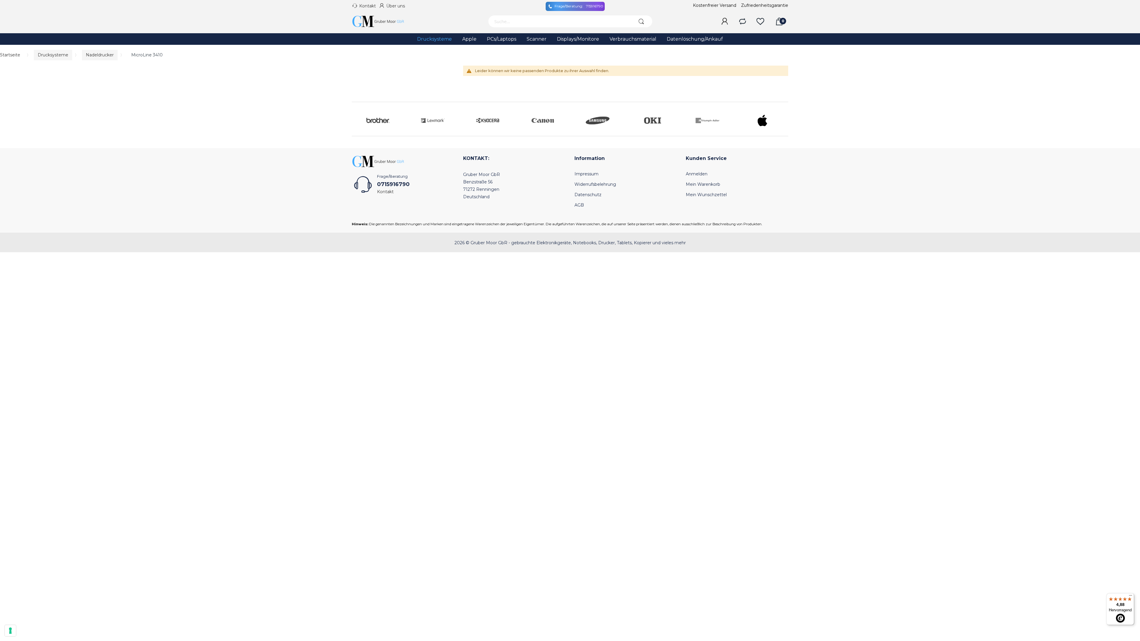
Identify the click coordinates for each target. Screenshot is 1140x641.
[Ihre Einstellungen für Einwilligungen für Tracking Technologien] (10, 630)
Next (782, 119)
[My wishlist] (760, 22)
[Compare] (742, 22)
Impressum (586, 174)
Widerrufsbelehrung (595, 184)
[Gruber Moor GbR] (383, 21)
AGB (579, 205)
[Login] (724, 22)
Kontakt (367, 6)
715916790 (579, 6)
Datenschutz (587, 194)
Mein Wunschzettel (706, 194)
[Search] (641, 21)
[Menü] (1130, 596)
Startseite (10, 55)
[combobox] (558, 21)
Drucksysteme (53, 55)
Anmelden (696, 174)
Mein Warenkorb (703, 184)
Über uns (395, 6)
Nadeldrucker (100, 55)
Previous (358, 119)
